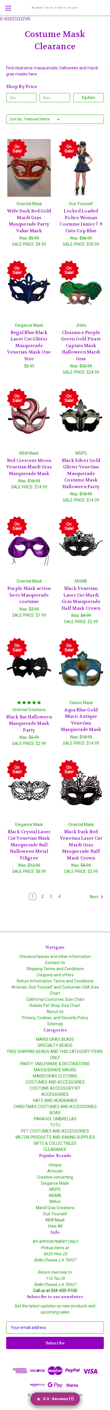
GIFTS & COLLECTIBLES (55, 1143)
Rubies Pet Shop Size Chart (55, 1005)
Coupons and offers (55, 975)
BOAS (55, 1112)
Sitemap (55, 1024)
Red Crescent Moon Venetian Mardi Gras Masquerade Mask (29, 467)
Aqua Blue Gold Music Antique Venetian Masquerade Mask (81, 720)
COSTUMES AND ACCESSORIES (55, 1082)
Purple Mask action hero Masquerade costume (29, 595)
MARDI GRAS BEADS (55, 1039)
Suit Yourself (55, 1214)
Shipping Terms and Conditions (55, 968)
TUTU (55, 1125)
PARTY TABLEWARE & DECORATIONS (55, 1063)
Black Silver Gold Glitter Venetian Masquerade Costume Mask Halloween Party (81, 474)
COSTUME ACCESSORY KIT (55, 1088)
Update (88, 97)
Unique (55, 1165)
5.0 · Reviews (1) (58, 1399)
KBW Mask (55, 1220)
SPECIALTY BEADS (55, 1045)
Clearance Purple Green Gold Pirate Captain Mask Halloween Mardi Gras (81, 346)
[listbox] (43, 119)
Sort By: (16, 119)
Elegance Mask (55, 1183)
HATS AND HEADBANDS (55, 1100)
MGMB (55, 1195)
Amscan (55, 1171)
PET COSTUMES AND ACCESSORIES (55, 1131)
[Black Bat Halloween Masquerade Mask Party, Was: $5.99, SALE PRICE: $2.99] (29, 667)
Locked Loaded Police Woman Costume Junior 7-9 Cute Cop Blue (81, 221)
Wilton (55, 1201)
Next (94, 896)
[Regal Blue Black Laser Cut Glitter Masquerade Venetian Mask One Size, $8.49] (29, 289)
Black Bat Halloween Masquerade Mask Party (29, 723)
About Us (55, 1011)
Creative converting (55, 1177)
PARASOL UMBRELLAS (55, 1119)
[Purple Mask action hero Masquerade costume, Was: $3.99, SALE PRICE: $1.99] (29, 545)
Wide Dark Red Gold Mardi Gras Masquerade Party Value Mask (29, 221)
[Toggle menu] (8, 8)
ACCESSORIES (55, 1094)
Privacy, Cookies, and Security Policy (55, 1017)
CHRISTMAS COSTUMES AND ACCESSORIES (55, 1106)
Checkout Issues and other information (55, 956)
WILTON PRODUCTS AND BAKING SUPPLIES (55, 1137)
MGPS (55, 1189)
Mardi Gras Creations (55, 1207)
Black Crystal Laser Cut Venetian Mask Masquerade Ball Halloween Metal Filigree (29, 845)
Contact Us (55, 962)
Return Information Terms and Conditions (55, 981)
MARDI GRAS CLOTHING (55, 1076)
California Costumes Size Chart (55, 999)
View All (55, 1226)
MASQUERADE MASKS (55, 1070)
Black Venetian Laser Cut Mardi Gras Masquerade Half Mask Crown (81, 598)
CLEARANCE (55, 1149)
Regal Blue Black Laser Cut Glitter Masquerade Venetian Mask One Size (29, 346)
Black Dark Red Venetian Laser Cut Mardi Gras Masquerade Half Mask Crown (81, 845)
